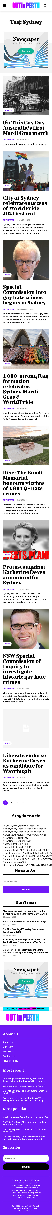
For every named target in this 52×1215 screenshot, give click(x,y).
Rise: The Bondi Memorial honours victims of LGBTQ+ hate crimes (24, 482)
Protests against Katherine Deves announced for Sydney (24, 574)
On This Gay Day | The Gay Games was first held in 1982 (23, 930)
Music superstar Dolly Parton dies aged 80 (25, 1117)
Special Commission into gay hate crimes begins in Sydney (24, 294)
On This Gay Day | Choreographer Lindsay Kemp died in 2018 (25, 1123)
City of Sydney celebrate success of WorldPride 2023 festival (25, 205)
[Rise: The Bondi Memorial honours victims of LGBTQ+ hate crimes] (26, 445)
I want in (26, 889)
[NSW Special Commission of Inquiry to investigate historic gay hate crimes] (26, 629)
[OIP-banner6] (26, 1009)
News (7, 185)
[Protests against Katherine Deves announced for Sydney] (26, 540)
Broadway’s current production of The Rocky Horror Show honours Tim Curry (24, 941)
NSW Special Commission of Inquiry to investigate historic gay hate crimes (24, 669)
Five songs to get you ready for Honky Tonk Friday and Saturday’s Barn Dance (25, 912)
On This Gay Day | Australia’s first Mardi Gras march (26, 127)
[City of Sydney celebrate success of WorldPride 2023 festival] (26, 171)
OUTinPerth (8, 139)
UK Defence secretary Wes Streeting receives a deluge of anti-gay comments (25, 951)
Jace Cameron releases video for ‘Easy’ (24, 921)
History (9, 110)
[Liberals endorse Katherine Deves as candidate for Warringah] (26, 728)
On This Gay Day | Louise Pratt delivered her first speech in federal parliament (24, 1138)
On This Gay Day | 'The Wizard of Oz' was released (24, 1130)
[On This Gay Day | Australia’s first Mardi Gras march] (26, 95)
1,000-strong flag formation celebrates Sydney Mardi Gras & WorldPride (25, 389)
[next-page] (23, 802)
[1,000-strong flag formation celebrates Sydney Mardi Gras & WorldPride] (26, 349)
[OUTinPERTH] (26, 5)
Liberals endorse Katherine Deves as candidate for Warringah (24, 763)
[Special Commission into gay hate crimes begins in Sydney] (26, 260)
